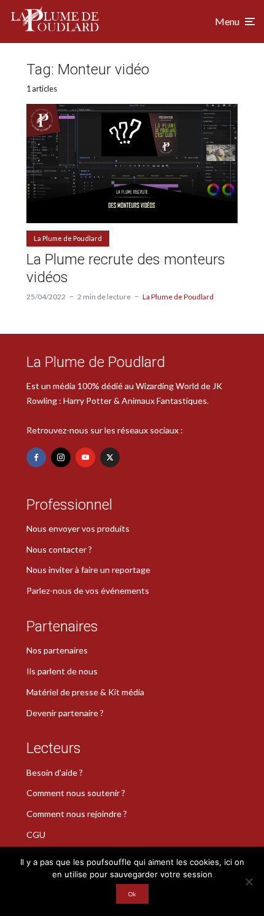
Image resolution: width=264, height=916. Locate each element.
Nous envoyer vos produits (78, 528)
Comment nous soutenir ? (75, 793)
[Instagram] (61, 457)
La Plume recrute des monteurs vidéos (125, 268)
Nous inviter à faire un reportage (88, 569)
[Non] (249, 881)
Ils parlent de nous (62, 671)
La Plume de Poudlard (68, 238)
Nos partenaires (57, 650)
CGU (35, 834)
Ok (132, 894)
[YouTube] (85, 457)
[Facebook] (36, 457)
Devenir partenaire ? (65, 713)
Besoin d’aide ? (54, 772)
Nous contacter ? (59, 549)
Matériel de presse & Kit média (85, 692)
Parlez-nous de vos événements (87, 590)
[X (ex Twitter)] (110, 457)
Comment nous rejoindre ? (76, 813)
